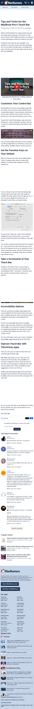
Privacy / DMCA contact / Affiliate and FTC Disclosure (12, 699)
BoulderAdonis (11, 459)
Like (16, 443)
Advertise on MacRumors (10, 589)
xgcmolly (9, 492)
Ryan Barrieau (20, 621)
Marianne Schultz (21, 615)
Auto (29, 705)
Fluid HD (24, 705)
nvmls (8, 436)
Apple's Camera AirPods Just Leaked (16, 652)
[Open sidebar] (32, 3)
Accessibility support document (10, 339)
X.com (5, 600)
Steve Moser (4, 627)
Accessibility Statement (6, 702)
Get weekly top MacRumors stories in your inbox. (17, 423)
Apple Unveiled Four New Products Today (20, 538)
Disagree (19, 443)
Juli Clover (28, 28)
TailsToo (9, 447)
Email (2, 600)
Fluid (21, 705)
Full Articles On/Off (14, 705)
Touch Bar (7, 413)
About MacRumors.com (9, 584)
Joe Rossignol (20, 603)
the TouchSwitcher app (13, 371)
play (17, 87)
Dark (2, 706)
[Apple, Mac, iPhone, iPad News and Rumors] (13, 4)
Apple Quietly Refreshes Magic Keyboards (20, 546)
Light (31, 705)
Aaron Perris (20, 627)
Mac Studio (14, 7)
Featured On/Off (5, 705)
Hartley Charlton (11, 550)
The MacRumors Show (13, 668)
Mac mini (5, 7)
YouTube (7, 636)
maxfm (9, 471)
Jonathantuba (11, 506)
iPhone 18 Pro (25, 7)
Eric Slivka (19, 597)
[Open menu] (2, 3)
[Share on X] (27, 418)
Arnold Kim (3, 597)
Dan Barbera (4, 621)
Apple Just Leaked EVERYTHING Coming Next (19, 658)
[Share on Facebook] (31, 418)
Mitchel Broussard (5, 609)
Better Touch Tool (9, 357)
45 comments (4, 418)
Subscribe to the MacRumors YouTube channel (16, 97)
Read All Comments (17, 528)
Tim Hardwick (20, 609)
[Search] (29, 2)
